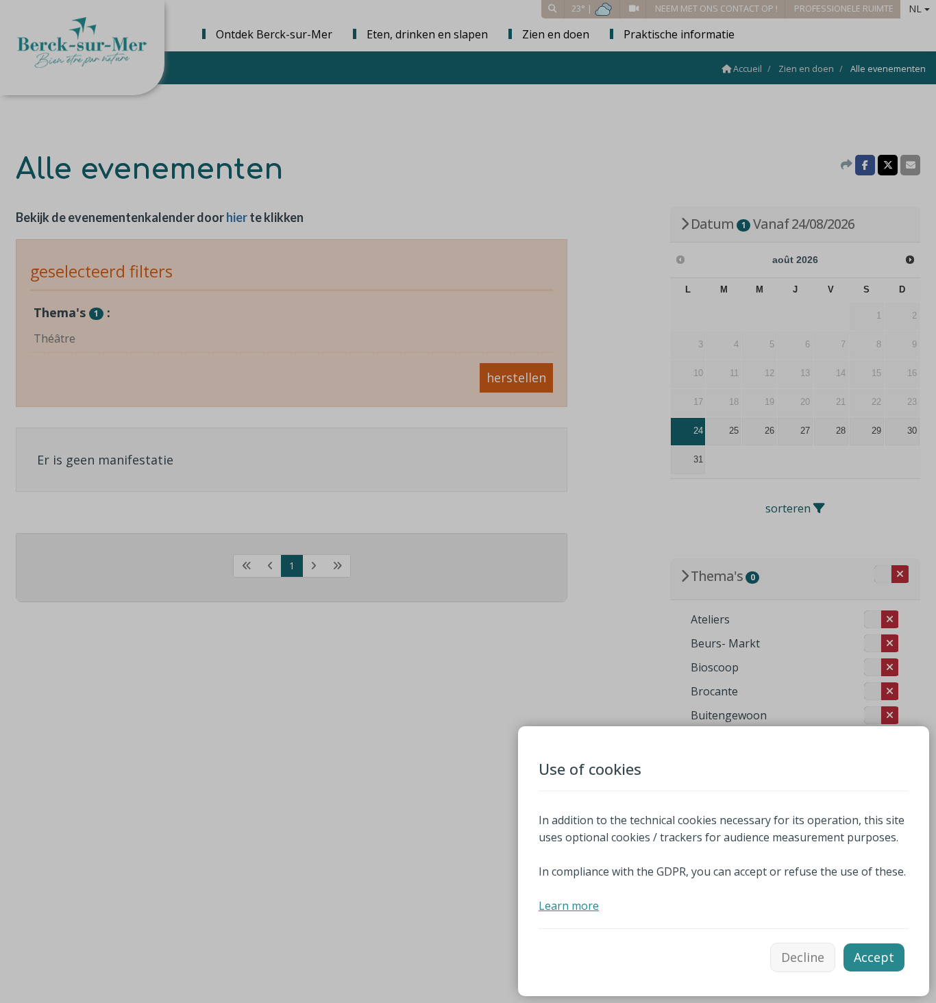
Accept (874, 957)
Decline (802, 957)
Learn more (569, 905)
